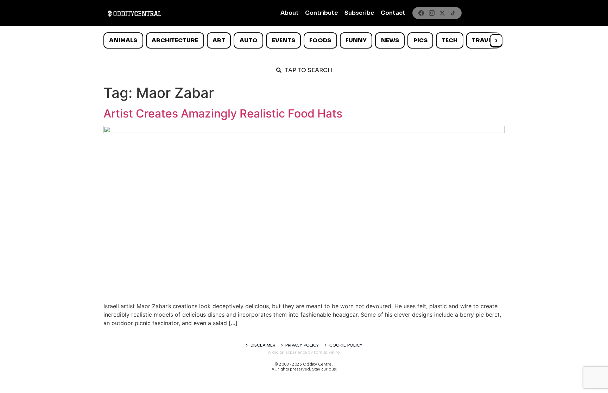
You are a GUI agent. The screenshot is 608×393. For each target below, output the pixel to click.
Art (219, 40)
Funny (356, 40)
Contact (393, 13)
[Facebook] (421, 13)
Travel (483, 40)
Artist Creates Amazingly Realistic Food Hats (222, 113)
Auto (249, 40)
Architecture (175, 40)
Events (283, 40)
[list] (304, 40)
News (390, 40)
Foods (320, 40)
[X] (442, 13)
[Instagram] (432, 13)
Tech (449, 40)
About (289, 13)
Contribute (321, 13)
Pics (420, 40)
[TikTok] (453, 13)
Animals (123, 40)
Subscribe (359, 13)
